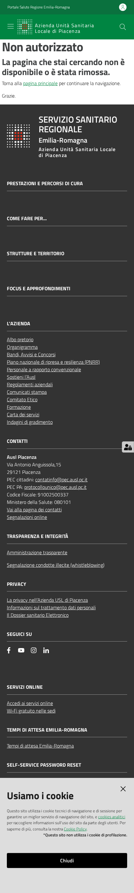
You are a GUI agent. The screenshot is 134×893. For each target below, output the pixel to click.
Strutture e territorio (35, 253)
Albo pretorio (20, 339)
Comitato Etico (22, 399)
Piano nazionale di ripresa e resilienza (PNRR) (53, 362)
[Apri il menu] (10, 26)
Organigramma (22, 347)
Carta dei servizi (23, 414)
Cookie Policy (75, 829)
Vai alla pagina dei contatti (34, 509)
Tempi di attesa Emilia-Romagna (40, 745)
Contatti (17, 441)
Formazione (19, 407)
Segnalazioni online (27, 517)
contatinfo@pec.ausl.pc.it (61, 479)
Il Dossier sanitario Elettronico (38, 615)
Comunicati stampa (27, 392)
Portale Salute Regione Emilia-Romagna (38, 7)
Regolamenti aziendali (30, 384)
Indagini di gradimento (30, 422)
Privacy (16, 584)
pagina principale (40, 83)
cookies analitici (111, 817)
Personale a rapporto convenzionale (44, 369)
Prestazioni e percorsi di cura (45, 183)
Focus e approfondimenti (38, 289)
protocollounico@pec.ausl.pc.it (55, 487)
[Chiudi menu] (112, 13)
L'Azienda (18, 324)
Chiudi (67, 860)
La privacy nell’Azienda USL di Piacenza (47, 600)
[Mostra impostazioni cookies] (128, 447)
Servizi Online (25, 687)
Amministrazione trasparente (37, 552)
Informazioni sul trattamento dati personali (51, 607)
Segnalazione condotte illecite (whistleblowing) (55, 565)
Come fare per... (27, 218)
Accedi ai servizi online (30, 703)
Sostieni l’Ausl (21, 377)
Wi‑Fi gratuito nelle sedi (31, 710)
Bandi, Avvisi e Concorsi (31, 354)
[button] (123, 27)
